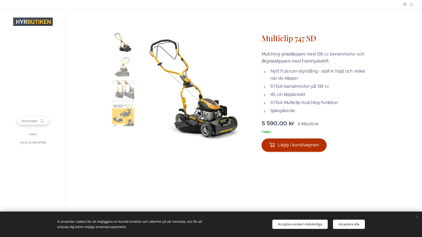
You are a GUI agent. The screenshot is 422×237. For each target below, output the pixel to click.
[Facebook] (405, 4)
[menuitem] (33, 134)
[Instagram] (411, 4)
